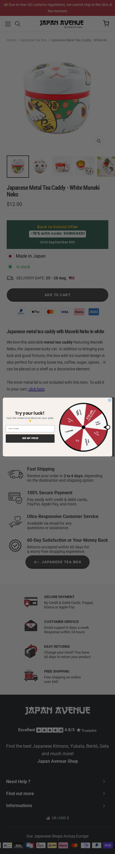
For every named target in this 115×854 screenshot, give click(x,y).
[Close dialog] (109, 400)
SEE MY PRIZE (30, 438)
